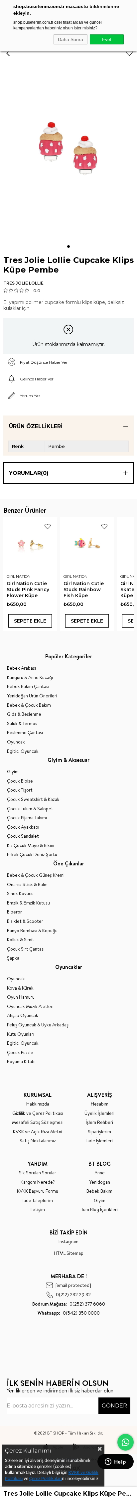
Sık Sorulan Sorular (37, 1173)
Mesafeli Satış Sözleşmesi (38, 1122)
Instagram (68, 1241)
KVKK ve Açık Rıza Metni (37, 1132)
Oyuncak (16, 742)
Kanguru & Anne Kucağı (30, 677)
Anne (99, 1173)
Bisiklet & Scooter (25, 921)
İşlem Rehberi (99, 1122)
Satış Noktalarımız (38, 1141)
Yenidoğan (99, 1182)
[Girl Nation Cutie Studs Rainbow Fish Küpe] (87, 544)
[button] (68, 246)
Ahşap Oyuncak (22, 1015)
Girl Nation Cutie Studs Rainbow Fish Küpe (84, 589)
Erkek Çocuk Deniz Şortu (32, 854)
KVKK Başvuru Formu (37, 1191)
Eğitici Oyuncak (23, 751)
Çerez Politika (42, 1478)
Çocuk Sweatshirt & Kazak (33, 799)
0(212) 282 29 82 (73, 1295)
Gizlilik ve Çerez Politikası (37, 1113)
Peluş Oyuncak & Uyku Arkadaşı (38, 1025)
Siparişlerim (99, 1132)
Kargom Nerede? (38, 1182)
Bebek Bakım (99, 1191)
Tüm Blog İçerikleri (99, 1209)
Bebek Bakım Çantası (28, 686)
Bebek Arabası (21, 668)
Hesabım (99, 1104)
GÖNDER (114, 1405)
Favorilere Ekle (48, 526)
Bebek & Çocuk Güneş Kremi (36, 875)
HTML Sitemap (68, 1253)
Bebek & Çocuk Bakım (29, 705)
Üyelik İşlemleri (99, 1113)
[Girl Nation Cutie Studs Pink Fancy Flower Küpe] (30, 544)
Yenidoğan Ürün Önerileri (32, 696)
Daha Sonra (70, 39)
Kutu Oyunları (20, 1034)
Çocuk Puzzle (20, 1052)
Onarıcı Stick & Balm (27, 884)
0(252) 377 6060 (68, 1304)
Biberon (15, 912)
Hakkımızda (37, 1104)
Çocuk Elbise (20, 781)
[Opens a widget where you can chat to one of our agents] (115, 1462)
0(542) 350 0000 (69, 1313)
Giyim (13, 772)
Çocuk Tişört (20, 790)
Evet (106, 39)
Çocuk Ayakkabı (23, 827)
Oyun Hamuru (21, 997)
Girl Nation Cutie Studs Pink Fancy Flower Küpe (28, 589)
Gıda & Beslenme (24, 714)
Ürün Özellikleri (36, 426)
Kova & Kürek (20, 988)
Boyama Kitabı (21, 1061)
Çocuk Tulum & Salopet (30, 809)
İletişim (38, 1209)
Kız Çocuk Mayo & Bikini (30, 845)
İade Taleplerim (38, 1200)
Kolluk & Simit (20, 940)
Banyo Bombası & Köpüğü (32, 931)
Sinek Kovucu (20, 893)
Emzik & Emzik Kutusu (28, 903)
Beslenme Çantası (25, 732)
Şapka (13, 958)
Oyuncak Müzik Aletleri (30, 1006)
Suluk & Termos (22, 723)
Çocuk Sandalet (23, 836)
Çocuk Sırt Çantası (26, 949)
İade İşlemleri (99, 1141)
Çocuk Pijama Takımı (27, 818)
